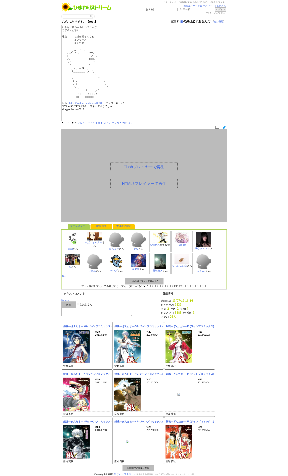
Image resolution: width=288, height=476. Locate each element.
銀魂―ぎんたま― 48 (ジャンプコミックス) (87, 326)
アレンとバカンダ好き (90, 123)
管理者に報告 (123, 226)
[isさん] (72, 264)
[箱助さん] (73, 246)
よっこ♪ (201, 270)
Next (64, 276)
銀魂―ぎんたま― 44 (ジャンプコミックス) (190, 373)
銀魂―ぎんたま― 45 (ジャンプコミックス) (87, 421)
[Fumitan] (182, 242)
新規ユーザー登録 (193, 6)
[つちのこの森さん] (182, 263)
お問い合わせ (171, 474)
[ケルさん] (138, 246)
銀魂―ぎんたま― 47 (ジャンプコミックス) (87, 373)
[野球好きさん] (160, 268)
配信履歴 (101, 226)
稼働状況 (140, 474)
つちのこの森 (179, 265)
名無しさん (86, 304)
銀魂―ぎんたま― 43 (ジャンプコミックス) (138, 421)
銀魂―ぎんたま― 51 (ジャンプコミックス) (190, 421)
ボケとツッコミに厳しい (118, 123)
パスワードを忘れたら (214, 6)
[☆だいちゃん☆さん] (94, 239)
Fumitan (182, 244)
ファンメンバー (79, 226)
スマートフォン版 (186, 474)
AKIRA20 (155, 244)
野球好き (158, 270)
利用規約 (149, 474)
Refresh (65, 300)
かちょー (114, 248)
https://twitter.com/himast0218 (85, 103)
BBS (162, 474)
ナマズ (114, 270)
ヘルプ (157, 474)
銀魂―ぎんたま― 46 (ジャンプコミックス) (138, 373)
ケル (135, 248)
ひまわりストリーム (125, 474)
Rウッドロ (201, 248)
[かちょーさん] (116, 246)
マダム (92, 270)
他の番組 (219, 21)
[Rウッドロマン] (204, 245)
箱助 (70, 248)
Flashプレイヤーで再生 (144, 167)
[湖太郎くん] (138, 266)
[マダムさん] (94, 268)
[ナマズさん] (116, 268)
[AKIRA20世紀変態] (160, 242)
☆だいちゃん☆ (93, 242)
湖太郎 (136, 268)
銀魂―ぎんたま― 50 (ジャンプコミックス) (138, 326)
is (70, 266)
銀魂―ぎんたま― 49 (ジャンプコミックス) (190, 326)
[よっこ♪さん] (204, 268)
